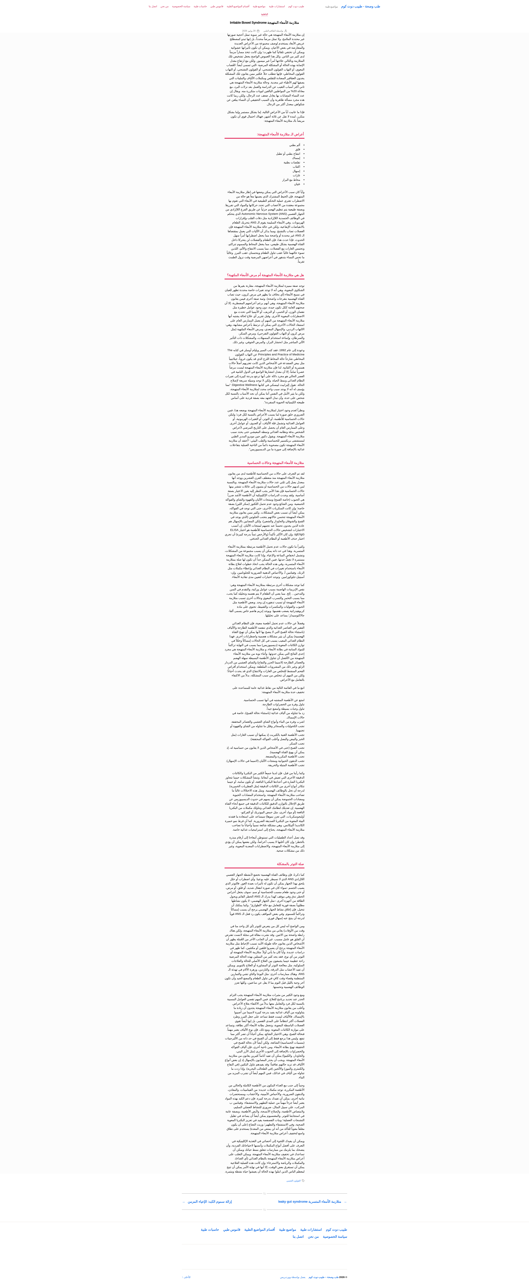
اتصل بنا (153, 6)
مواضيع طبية (259, 6)
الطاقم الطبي (269, 31)
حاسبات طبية (200, 6)
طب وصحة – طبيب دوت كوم (324, 1277)
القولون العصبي (293, 1181)
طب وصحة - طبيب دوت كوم (360, 6)
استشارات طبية (277, 6)
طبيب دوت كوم (296, 6)
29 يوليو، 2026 (248, 31)
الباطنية (264, 14)
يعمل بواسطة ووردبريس (292, 1277)
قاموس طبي (216, 6)
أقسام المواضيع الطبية (238, 6)
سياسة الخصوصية (181, 6)
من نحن (164, 6)
